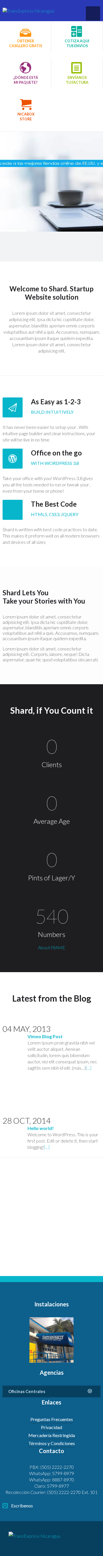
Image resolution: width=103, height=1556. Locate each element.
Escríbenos (22, 1505)
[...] (88, 1068)
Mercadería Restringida (51, 1435)
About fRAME (51, 947)
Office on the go (56, 453)
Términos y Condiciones (51, 1443)
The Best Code (54, 504)
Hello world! (40, 1128)
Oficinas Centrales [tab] (26, 1391)
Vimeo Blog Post (45, 1036)
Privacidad (51, 1427)
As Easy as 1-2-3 (56, 401)
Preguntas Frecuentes (51, 1419)
